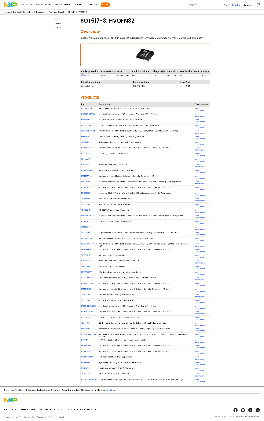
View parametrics (200, 109)
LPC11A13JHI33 (86, 187)
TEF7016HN (85, 300)
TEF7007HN (85, 374)
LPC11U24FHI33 (87, 357)
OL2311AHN (85, 142)
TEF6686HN (85, 204)
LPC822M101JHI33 (88, 114)
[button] (248, 5)
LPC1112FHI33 (86, 345)
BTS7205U (85, 261)
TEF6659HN (85, 266)
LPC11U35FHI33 (87, 170)
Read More (111, 390)
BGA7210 (84, 340)
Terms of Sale (29, 417)
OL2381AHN (85, 362)
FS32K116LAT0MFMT (89, 334)
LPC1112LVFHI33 (87, 311)
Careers (23, 409)
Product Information (23, 12)
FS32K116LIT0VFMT (88, 131)
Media (48, 409)
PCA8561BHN (86, 108)
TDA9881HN (85, 232)
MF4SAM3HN (86, 159)
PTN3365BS (85, 182)
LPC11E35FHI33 (86, 176)
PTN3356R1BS (86, 272)
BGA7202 (85, 136)
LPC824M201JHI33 (88, 306)
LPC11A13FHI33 (86, 351)
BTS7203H (85, 165)
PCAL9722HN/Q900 (89, 379)
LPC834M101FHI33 (88, 278)
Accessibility (42, 417)
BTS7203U (85, 153)
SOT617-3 (87, 75)
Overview (57, 24)
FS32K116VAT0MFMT (89, 244)
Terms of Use (17, 417)
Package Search (56, 12)
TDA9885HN (86, 323)
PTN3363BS (85, 193)
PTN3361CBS (86, 215)
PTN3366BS (85, 328)
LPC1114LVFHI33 (87, 283)
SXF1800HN (85, 227)
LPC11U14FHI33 (86, 221)
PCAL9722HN (86, 125)
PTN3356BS (85, 119)
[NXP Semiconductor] (10, 4)
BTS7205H (85, 317)
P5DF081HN (85, 368)
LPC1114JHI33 (86, 148)
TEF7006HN (85, 210)
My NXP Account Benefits (82, 409)
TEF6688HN (85, 198)
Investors (36, 409)
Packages (41, 12)
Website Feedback (56, 417)
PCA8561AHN (86, 238)
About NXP (10, 409)
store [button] (105, 5)
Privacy (7, 417)
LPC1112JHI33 (86, 289)
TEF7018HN (85, 295)
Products (57, 27)
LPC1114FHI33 (86, 249)
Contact (59, 409)
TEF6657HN (85, 255)
